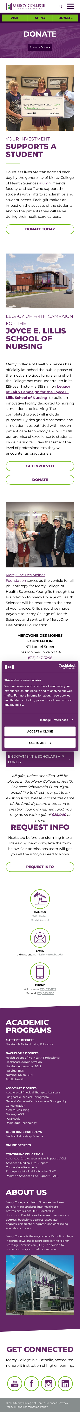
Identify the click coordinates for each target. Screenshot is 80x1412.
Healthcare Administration (24, 1062)
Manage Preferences (54, 719)
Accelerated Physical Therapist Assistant (33, 1092)
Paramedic (13, 1118)
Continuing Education (24, 1154)
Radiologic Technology (21, 1123)
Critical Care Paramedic (22, 1167)
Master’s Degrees (20, 1040)
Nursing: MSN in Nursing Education (30, 1044)
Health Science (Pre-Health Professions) (33, 1057)
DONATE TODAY (40, 229)
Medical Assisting (18, 1110)
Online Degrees (18, 1145)
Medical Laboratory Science (24, 1136)
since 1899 (31, 1211)
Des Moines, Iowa (33, 1215)
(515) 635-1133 (48, 989)
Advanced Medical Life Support (27, 1163)
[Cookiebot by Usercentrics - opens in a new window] (58, 666)
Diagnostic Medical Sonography (27, 1097)
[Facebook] (31, 1383)
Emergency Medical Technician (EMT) (31, 1171)
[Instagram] (48, 1383)
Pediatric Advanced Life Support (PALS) (32, 1176)
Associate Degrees (21, 1088)
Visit (14, 18)
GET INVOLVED (40, 466)
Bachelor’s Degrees (22, 1053)
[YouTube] (14, 1383)
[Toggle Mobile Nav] (70, 6)
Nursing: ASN (15, 1114)
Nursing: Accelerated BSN (23, 1066)
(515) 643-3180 (45, 993)
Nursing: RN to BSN (19, 1075)
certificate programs (32, 1224)
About (34, 47)
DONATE (40, 480)
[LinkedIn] (65, 1383)
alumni (45, 183)
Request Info (40, 867)
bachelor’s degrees (30, 1219)
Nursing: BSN (15, 1070)
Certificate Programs (24, 1132)
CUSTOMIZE (37, 743)
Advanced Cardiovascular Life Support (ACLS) (37, 1158)
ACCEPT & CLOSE (40, 731)
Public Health (15, 1079)
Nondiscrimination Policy (31, 1406)
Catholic (56, 1236)
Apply (40, 18)
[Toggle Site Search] (60, 6)
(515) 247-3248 (40, 658)
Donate (65, 18)
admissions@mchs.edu (48, 954)
